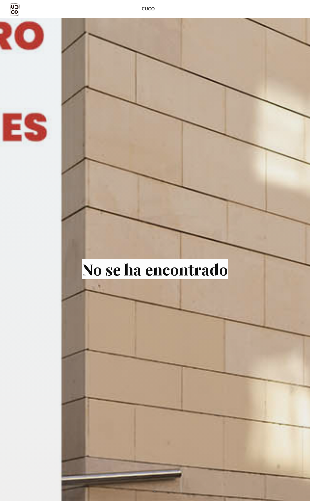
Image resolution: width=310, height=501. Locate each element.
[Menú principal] (297, 9)
